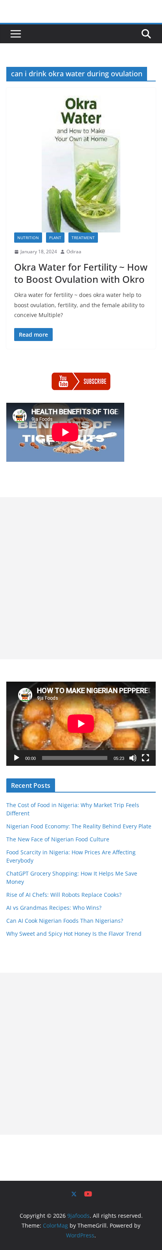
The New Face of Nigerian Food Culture (57, 839)
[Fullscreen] (145, 758)
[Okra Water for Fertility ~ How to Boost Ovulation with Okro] (81, 164)
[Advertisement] (81, 578)
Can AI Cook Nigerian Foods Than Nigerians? (64, 920)
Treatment (83, 237)
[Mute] (133, 758)
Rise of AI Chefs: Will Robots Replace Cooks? (64, 894)
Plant (55, 237)
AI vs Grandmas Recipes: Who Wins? (53, 907)
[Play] (16, 758)
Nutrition (28, 237)
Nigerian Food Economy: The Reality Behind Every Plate (78, 826)
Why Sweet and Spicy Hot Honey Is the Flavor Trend (74, 933)
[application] (81, 724)
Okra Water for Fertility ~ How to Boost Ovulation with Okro (80, 273)
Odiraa (73, 251)
